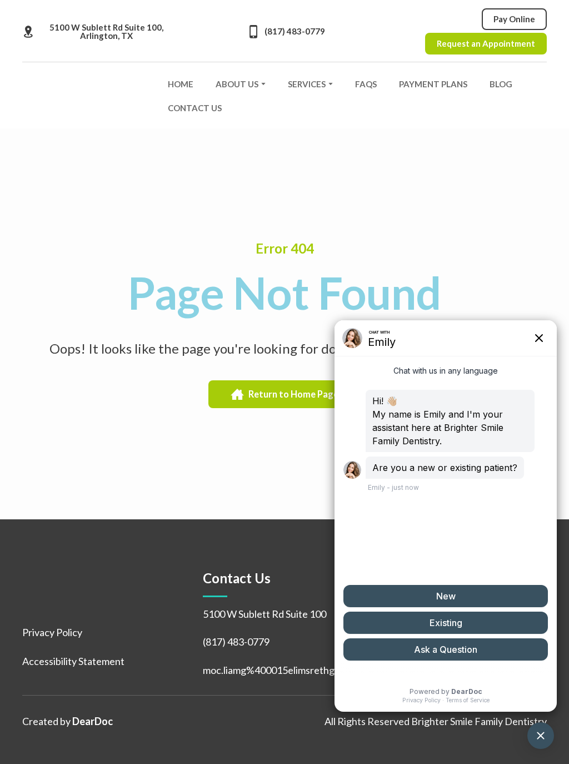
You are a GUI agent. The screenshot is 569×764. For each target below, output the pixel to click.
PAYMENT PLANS (433, 84)
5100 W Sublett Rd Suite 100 (264, 614)
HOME (180, 84)
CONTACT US (195, 108)
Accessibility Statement (73, 661)
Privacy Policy (52, 632)
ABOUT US (237, 84)
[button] (97, 31)
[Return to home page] (86, 96)
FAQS (366, 84)
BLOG (501, 84)
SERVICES (307, 84)
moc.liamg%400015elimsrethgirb (274, 670)
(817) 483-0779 (236, 642)
